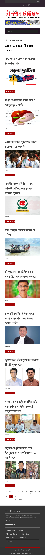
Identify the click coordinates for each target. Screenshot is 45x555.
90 (36, 496)
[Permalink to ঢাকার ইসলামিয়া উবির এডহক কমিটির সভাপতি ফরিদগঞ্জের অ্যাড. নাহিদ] (22, 344)
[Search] (38, 1)
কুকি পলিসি (9, 541)
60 (26, 491)
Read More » (10, 91)
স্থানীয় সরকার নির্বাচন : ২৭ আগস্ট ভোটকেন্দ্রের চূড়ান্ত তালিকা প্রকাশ (19, 188)
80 (32, 496)
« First (8, 491)
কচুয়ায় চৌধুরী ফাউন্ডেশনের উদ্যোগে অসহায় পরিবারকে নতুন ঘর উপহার (21, 452)
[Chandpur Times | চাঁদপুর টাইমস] (22, 16)
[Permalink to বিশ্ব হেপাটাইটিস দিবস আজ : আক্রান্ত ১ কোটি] (22, 126)
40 (18, 491)
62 (34, 493)
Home (10, 40)
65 (15, 496)
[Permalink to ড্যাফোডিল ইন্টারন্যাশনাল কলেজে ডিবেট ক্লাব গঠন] (22, 385)
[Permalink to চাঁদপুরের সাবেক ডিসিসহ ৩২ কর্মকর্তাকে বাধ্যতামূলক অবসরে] (22, 297)
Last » (21, 499)
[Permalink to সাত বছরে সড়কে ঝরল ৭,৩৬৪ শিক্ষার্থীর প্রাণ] (22, 84)
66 (20, 496)
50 (22, 491)
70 (27, 496)
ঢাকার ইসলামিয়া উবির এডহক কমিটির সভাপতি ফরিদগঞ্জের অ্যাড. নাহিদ (19, 318)
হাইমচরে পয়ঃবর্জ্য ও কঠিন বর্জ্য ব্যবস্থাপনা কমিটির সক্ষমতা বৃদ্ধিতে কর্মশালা (21, 406)
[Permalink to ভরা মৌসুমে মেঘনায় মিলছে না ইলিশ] (22, 256)
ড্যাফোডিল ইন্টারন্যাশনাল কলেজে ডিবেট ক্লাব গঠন (22, 362)
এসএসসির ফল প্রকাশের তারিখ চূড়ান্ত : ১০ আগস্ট (20, 144)
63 (7, 496)
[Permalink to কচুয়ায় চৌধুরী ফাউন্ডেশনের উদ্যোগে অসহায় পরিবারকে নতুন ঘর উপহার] (22, 478)
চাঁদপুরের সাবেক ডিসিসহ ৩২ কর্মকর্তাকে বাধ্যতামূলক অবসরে (20, 274)
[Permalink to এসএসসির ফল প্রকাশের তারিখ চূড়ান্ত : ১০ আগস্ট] (22, 168)
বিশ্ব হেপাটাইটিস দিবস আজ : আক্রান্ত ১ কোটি (20, 102)
